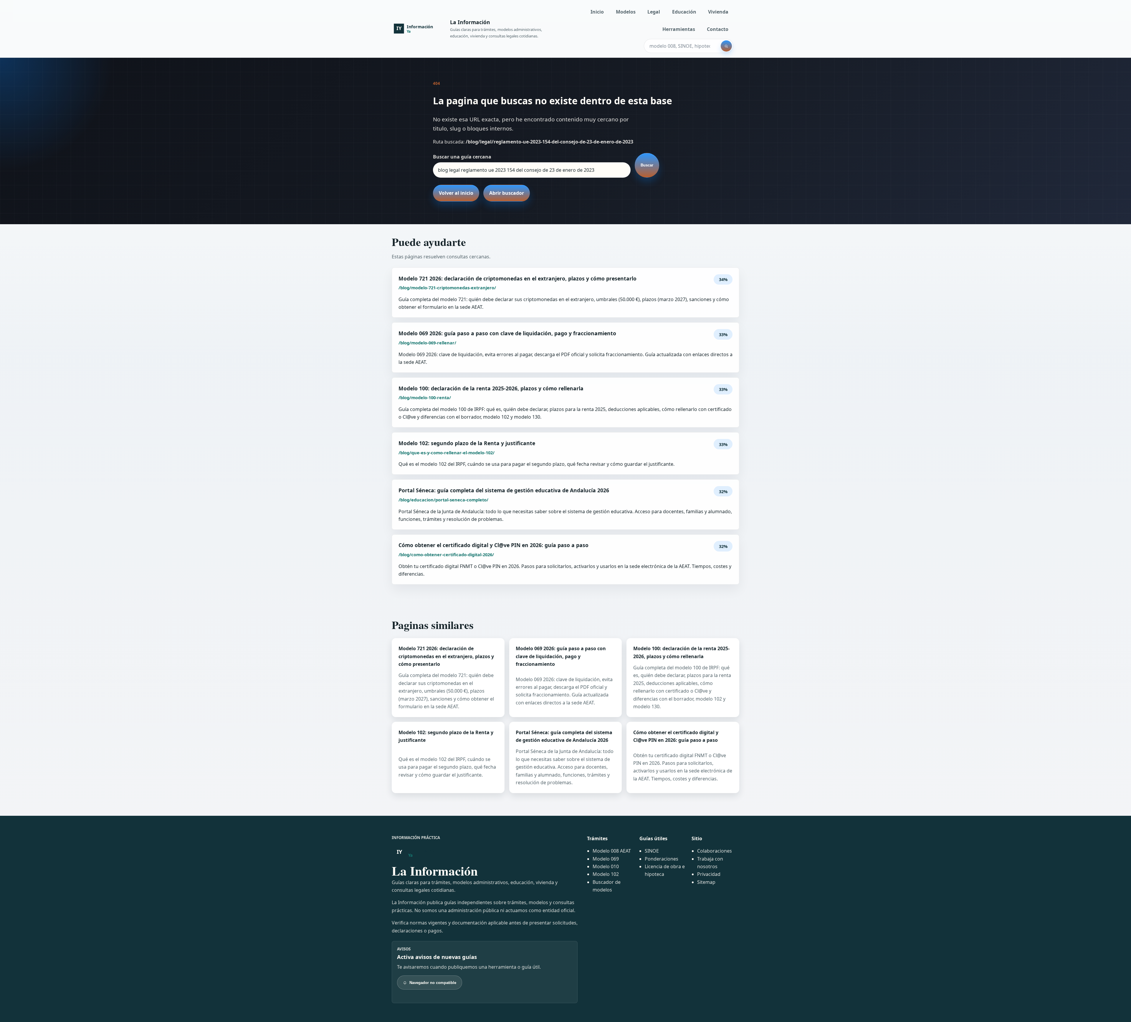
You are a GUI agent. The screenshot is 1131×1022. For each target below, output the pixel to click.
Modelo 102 (606, 874)
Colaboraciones (714, 851)
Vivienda (718, 12)
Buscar (647, 165)
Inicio (597, 12)
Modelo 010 (606, 866)
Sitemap (706, 882)
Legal (653, 12)
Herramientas (678, 29)
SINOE (652, 851)
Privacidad (708, 874)
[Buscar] (726, 46)
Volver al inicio (456, 193)
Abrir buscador (506, 193)
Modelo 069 (606, 859)
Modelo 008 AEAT (612, 851)
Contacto (717, 29)
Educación (684, 12)
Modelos (626, 12)
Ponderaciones (661, 859)
